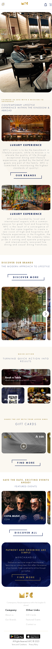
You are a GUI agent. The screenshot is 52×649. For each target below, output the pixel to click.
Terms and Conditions (19, 644)
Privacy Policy (33, 644)
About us (9, 615)
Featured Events (33, 619)
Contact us (31, 624)
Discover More (26, 277)
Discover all (26, 532)
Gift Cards (31, 615)
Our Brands (26, 175)
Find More (26, 462)
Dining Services (23, 334)
